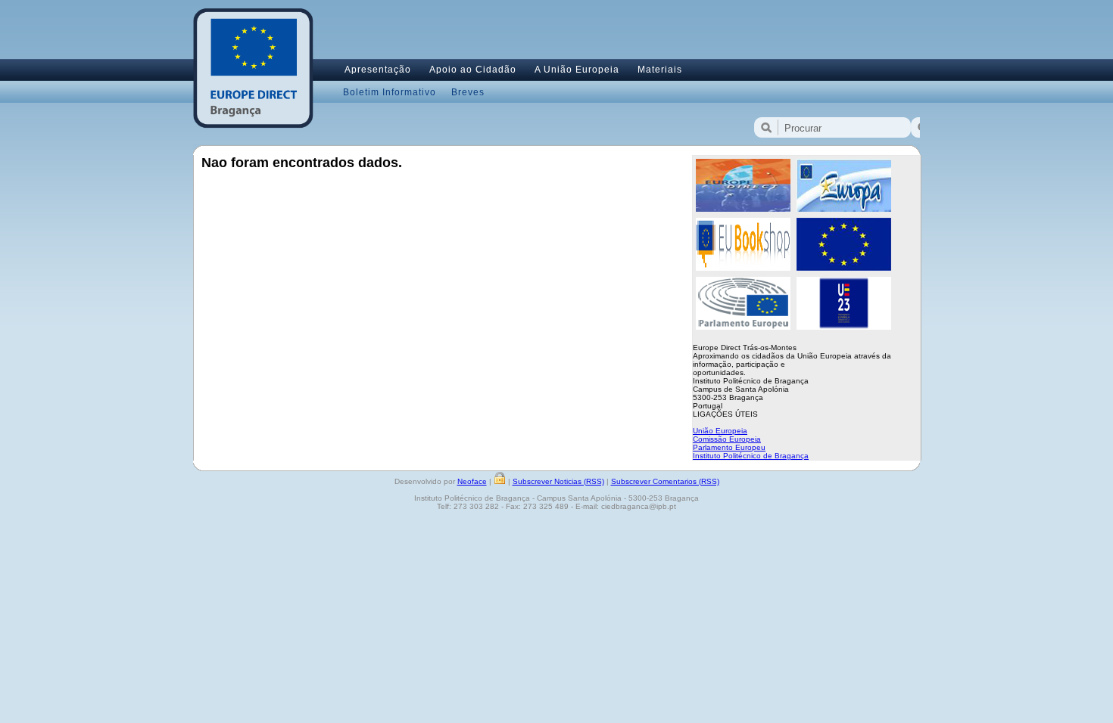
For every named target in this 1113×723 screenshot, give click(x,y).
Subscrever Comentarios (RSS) (665, 481)
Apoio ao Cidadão (472, 69)
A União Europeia (577, 69)
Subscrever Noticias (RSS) (558, 481)
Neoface (472, 481)
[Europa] (844, 208)
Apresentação (377, 69)
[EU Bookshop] (743, 267)
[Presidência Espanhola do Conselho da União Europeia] (844, 326)
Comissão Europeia (727, 439)
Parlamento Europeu (729, 447)
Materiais (660, 69)
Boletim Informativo (389, 92)
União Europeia (720, 431)
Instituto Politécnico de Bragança (751, 455)
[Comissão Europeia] (844, 267)
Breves (468, 92)
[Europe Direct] (743, 208)
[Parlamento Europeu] (743, 326)
